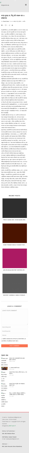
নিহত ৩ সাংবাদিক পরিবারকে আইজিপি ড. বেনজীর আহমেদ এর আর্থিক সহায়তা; (17, 393)
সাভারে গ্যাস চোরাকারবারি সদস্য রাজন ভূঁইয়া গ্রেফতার (17, 358)
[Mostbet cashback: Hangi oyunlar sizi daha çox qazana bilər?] (14, 283)
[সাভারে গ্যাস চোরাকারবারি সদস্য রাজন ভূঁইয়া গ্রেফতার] (4, 361)
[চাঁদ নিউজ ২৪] (4, 5)
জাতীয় (24, 21)
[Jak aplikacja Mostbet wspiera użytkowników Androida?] (14, 258)
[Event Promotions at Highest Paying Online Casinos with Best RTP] (14, 233)
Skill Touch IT (12, 426)
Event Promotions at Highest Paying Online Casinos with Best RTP (15, 245)
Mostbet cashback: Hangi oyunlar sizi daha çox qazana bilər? (15, 295)
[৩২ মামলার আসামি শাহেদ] (4, 368)
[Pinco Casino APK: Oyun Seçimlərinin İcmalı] (14, 208)
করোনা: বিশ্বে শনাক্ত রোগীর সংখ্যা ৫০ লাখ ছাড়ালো (18, 372)
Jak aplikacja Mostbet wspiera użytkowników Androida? (15, 270)
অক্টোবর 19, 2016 (17, 21)
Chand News (6, 21)
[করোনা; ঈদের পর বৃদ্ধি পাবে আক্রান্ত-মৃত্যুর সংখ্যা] (4, 387)
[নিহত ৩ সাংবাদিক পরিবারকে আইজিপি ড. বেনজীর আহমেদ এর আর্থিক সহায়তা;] (4, 399)
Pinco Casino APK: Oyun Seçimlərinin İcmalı (15, 219)
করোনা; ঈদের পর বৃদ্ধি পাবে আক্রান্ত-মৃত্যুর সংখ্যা (17, 384)
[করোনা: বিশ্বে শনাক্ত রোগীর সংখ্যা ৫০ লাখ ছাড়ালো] (4, 376)
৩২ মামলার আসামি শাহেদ (14, 367)
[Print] (13, 25)
